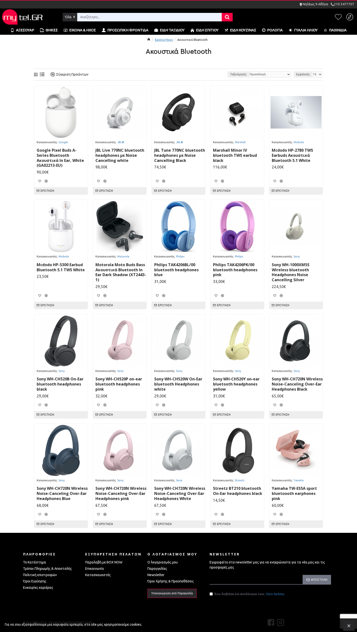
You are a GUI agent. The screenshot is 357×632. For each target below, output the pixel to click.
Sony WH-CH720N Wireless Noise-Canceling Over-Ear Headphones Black (297, 384)
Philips (180, 256)
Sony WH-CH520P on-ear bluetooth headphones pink (118, 384)
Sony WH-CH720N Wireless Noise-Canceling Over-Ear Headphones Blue (62, 493)
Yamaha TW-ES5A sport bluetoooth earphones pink (294, 493)
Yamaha (299, 480)
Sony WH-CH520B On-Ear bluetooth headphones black (60, 384)
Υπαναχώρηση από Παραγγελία (172, 593)
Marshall (240, 142)
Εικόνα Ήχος (164, 39)
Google (63, 142)
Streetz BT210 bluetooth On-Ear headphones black (237, 491)
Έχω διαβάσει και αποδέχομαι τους (249, 594)
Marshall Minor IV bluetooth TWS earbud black (235, 155)
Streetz (239, 480)
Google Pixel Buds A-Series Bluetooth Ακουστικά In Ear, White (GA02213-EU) (60, 158)
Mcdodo (299, 142)
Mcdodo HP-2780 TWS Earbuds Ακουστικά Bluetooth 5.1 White (292, 155)
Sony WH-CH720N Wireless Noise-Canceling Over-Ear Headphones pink (120, 493)
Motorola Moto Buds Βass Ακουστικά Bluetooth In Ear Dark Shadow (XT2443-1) (120, 272)
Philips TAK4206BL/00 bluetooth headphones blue (176, 269)
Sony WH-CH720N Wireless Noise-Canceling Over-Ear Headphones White (179, 493)
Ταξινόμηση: (238, 74)
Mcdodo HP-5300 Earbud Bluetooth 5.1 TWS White (61, 267)
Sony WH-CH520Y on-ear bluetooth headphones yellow (236, 384)
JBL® (120, 142)
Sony (297, 256)
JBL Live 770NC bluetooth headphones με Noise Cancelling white (119, 155)
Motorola (123, 256)
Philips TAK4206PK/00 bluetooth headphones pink (235, 269)
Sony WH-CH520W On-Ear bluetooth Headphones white (178, 384)
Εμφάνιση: (303, 74)
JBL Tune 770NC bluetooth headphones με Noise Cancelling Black (179, 155)
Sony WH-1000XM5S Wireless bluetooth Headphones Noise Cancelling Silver (290, 272)
